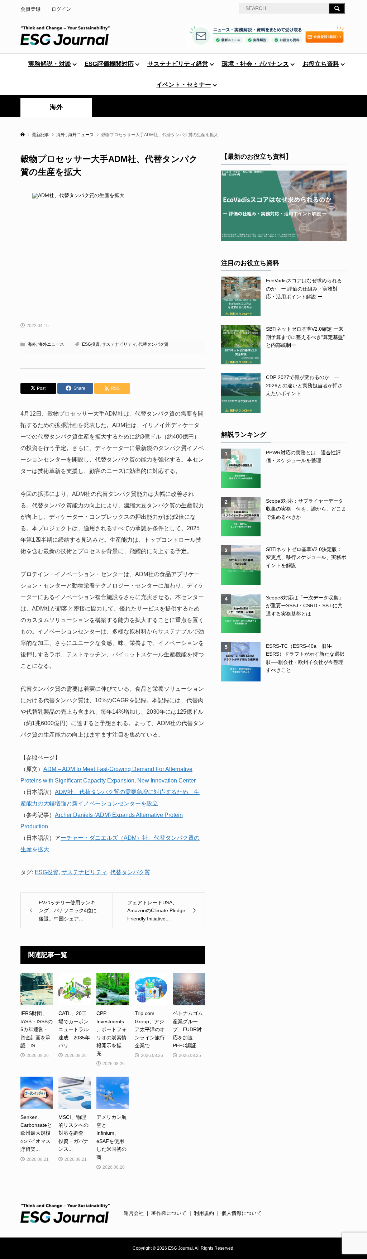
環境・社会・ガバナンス (255, 64)
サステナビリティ (119, 344)
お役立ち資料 (320, 64)
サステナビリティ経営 (177, 64)
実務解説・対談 (49, 64)
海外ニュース (51, 344)
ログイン (61, 9)
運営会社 (134, 1213)
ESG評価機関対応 (109, 64)
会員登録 (30, 9)
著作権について (168, 1213)
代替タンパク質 (153, 344)
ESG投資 (91, 344)
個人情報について (241, 1213)
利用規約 (204, 1213)
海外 (56, 107)
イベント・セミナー (183, 84)
